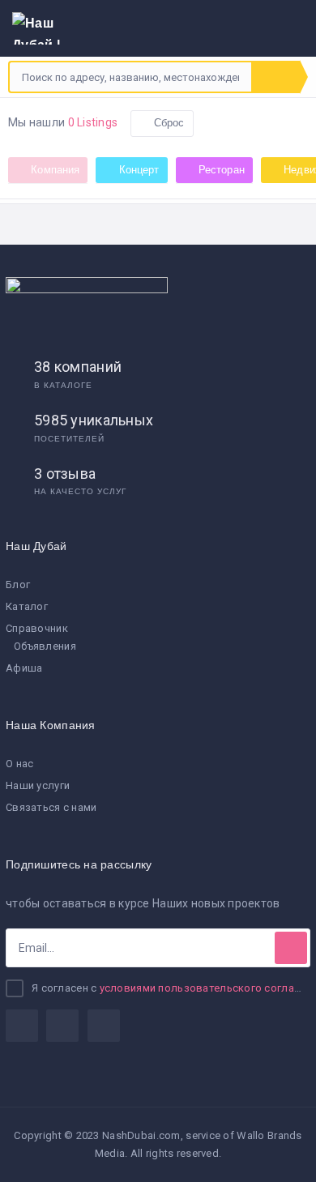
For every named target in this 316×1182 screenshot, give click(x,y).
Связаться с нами (51, 807)
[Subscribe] (291, 948)
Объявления (45, 646)
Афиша (24, 668)
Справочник (37, 628)
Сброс (168, 122)
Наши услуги (38, 785)
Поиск (275, 77)
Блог (18, 584)
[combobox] (130, 77)
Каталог (27, 606)
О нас (19, 763)
